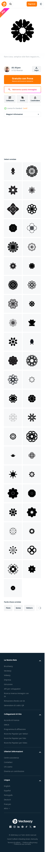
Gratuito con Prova (22, 79)
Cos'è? (25, 108)
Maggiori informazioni (14, 112)
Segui (36, 70)
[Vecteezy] (4, 4)
